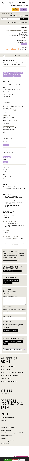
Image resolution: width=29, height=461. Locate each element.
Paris (7, 119)
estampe (24, 44)
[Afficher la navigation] (3, 3)
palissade (17, 74)
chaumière (6, 76)
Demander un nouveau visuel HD (10, 260)
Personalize (21, 459)
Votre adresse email (7, 316)
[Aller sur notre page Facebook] (2, 407)
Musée (23, 9)
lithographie (7, 157)
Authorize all (8, 459)
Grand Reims (12, 427)
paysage (6, 72)
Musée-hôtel (9, 381)
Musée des (15, 9)
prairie (10, 74)
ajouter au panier (12, 22)
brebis (5, 74)
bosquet (13, 76)
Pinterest (19, 341)
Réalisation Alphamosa (6, 430)
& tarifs (7, 417)
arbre (18, 76)
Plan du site (3, 438)
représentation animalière (16, 72)
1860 (15, 110)
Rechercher (24, 19)
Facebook (12, 341)
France (10, 108)
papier (5, 162)
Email (5, 343)
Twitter (6, 341)
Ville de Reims (4, 427)
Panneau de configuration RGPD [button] (8, 441)
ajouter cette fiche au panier (11, 280)
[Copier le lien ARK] (24, 349)
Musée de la (12, 372)
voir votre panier (23, 22)
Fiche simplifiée (7, 271)
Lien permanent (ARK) (7, 347)
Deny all (15, 459)
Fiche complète (17, 271)
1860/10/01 (14, 120)
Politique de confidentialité (6, 435)
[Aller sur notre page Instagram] (6, 407)
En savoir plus (25, 5)
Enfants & (5, 394)
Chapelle (6, 378)
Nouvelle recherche (19, 16)
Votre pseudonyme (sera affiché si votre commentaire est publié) (14, 310)
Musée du (10, 375)
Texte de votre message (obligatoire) (10, 296)
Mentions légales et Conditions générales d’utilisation (12, 433)
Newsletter (3, 420)
